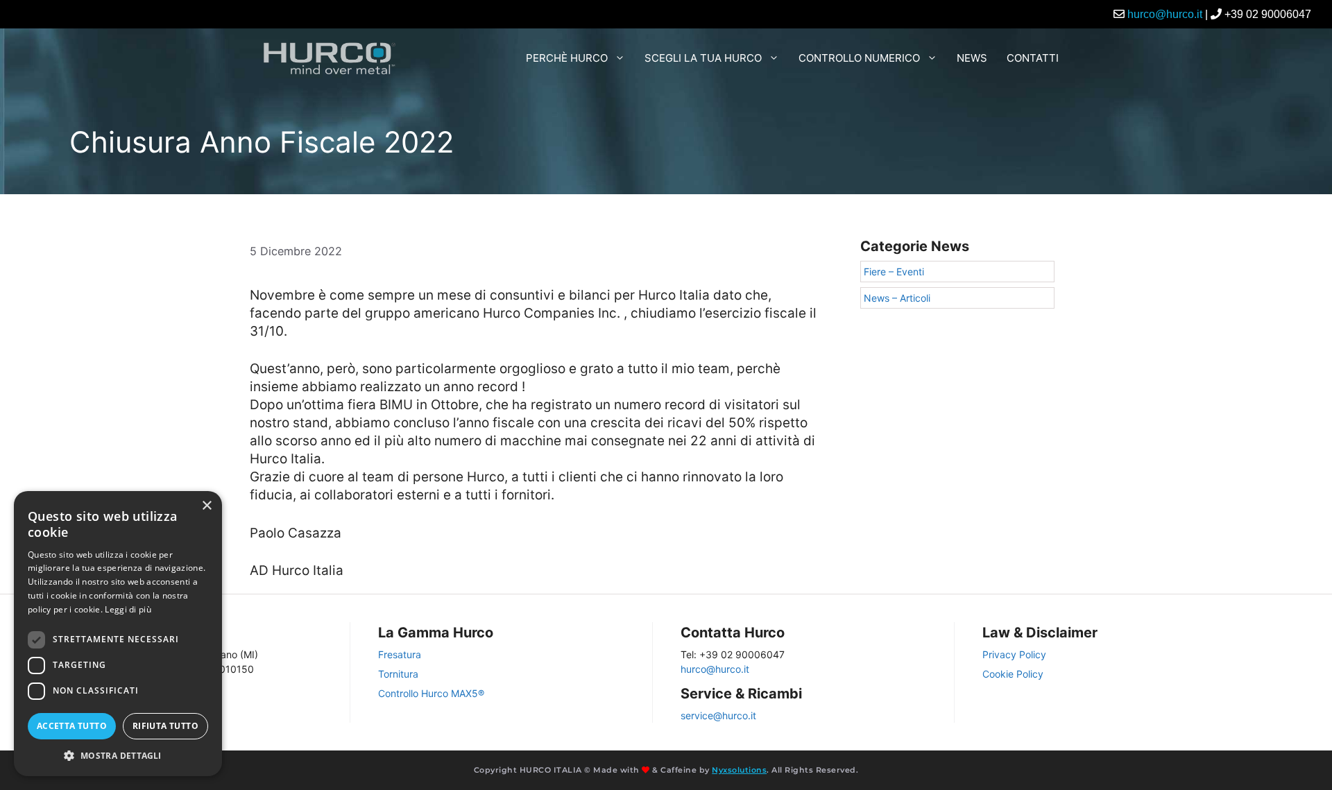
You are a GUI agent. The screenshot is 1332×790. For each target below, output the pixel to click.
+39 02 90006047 (1267, 14)
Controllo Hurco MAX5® (431, 693)
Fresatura (399, 654)
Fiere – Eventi (894, 271)
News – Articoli (897, 298)
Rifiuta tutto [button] (165, 726)
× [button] (206, 506)
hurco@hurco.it (1164, 14)
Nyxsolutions (739, 770)
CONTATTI (1033, 58)
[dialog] (118, 633)
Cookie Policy (1012, 674)
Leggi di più (128, 609)
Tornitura (398, 674)
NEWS (972, 58)
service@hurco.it (718, 715)
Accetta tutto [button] (72, 726)
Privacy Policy (1014, 654)
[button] (118, 755)
